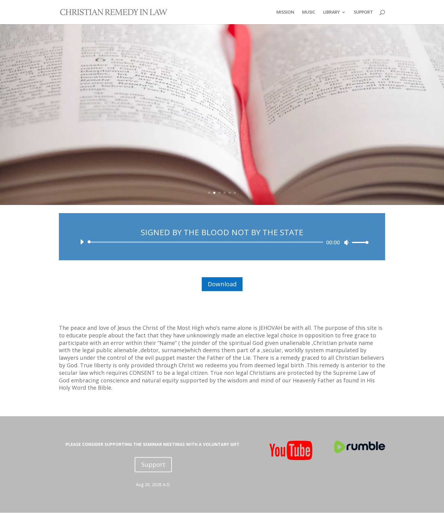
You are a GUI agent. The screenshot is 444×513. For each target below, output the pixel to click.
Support (153, 464)
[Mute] (346, 242)
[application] (222, 242)
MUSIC (308, 12)
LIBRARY (331, 12)
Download (222, 284)
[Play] (82, 242)
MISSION (285, 12)
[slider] (358, 242)
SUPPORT (363, 12)
